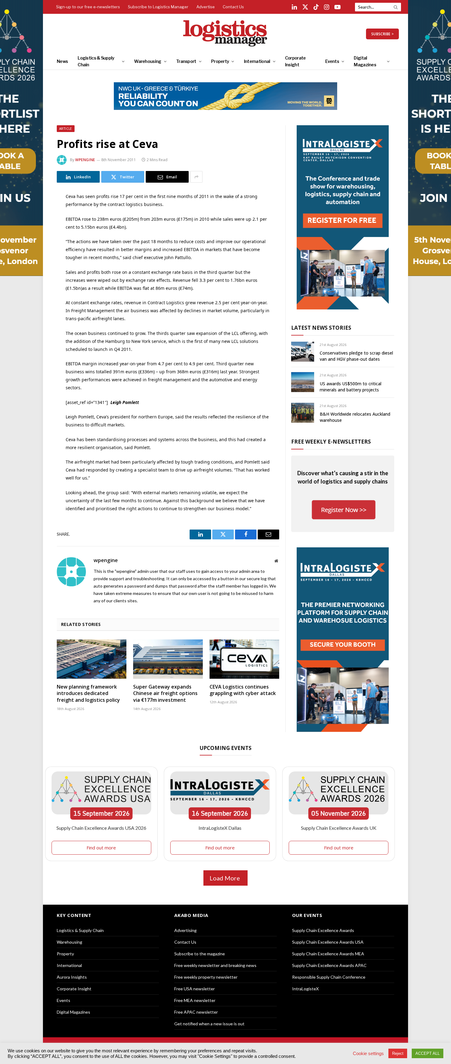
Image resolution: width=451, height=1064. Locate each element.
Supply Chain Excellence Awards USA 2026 (101, 828)
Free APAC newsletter (196, 1012)
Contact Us (233, 6)
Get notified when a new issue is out (209, 1023)
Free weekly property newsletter (205, 977)
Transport (186, 61)
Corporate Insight (295, 61)
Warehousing (147, 61)
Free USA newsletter (194, 988)
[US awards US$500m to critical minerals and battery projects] (302, 382)
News (62, 61)
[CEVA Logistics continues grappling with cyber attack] (244, 659)
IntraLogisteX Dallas (220, 828)
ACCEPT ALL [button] (427, 1053)
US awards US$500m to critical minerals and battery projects (350, 387)
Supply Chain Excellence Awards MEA (328, 953)
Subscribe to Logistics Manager (158, 6)
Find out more (101, 848)
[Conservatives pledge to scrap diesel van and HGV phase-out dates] (302, 352)
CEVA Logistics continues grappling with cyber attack (243, 690)
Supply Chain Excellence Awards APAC (329, 965)
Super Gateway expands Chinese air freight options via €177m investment (165, 694)
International (257, 61)
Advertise (205, 6)
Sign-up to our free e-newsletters (88, 6)
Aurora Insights (72, 977)
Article (65, 128)
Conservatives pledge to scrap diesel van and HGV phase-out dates (356, 356)
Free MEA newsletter (194, 1000)
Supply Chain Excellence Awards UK (338, 828)
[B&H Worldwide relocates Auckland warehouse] (302, 413)
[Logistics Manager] (225, 33)
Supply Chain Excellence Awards (323, 930)
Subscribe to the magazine (199, 953)
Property (220, 61)
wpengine (85, 159)
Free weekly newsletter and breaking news (215, 965)
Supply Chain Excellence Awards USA (328, 942)
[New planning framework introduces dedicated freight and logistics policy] (91, 659)
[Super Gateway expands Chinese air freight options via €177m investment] (168, 659)
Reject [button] (397, 1053)
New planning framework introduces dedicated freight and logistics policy (88, 694)
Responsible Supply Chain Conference (328, 977)
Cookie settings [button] (368, 1053)
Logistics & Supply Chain (96, 61)
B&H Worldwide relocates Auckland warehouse (355, 417)
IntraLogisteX (305, 988)
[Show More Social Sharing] (196, 177)
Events (332, 61)
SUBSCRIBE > (382, 34)
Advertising (185, 930)
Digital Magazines (365, 61)
